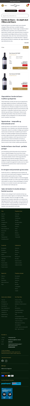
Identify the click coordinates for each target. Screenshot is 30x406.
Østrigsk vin (4, 301)
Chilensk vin (4, 312)
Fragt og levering (18, 312)
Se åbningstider (11, 347)
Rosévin (3, 220)
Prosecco (17, 252)
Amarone (17, 248)
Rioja (2, 284)
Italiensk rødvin (18, 262)
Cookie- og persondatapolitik (21, 327)
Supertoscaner (18, 260)
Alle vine (3, 214)
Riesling (16, 220)
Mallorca (3, 276)
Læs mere (26, 42)
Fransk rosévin (4, 267)
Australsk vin (4, 306)
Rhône (2, 254)
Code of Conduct (19, 320)
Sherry (2, 234)
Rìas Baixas (3, 280)
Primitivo (17, 226)
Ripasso (16, 250)
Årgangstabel (4, 237)
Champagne (4, 226)
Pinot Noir (17, 214)
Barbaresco (17, 256)
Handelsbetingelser (19, 310)
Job (16, 306)
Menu (6, 5)
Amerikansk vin (4, 310)
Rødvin (2, 216)
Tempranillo (17, 237)
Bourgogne (3, 248)
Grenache (17, 234)
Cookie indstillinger (5, 350)
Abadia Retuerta (12, 54)
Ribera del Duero (5, 282)
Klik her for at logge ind (6, 368)
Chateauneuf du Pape (6, 256)
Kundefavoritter (5, 239)
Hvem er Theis (18, 299)
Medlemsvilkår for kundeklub (21, 318)
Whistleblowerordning (20, 322)
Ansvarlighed (18, 324)
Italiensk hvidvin (18, 264)
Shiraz (16, 230)
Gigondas (3, 258)
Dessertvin (3, 230)
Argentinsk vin (4, 314)
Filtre (27, 47)
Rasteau (3, 260)
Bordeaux (3, 250)
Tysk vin (3, 299)
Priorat (2, 278)
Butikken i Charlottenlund (20, 304)
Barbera (16, 232)
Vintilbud (3, 224)
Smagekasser (4, 222)
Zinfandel (17, 224)
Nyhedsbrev (17, 308)
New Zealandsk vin (5, 308)
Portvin (3, 232)
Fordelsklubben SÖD (19, 316)
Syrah (16, 228)
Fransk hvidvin (4, 264)
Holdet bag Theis (19, 301)
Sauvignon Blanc (18, 222)
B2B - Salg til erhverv (19, 329)
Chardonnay (17, 218)
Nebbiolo (17, 216)
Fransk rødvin (4, 262)
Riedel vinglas (4, 316)
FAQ (16, 314)
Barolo (16, 254)
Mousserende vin (5, 228)
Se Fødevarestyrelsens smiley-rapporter (10, 351)
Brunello (17, 258)
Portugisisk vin (4, 304)
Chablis (16, 290)
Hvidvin (3, 218)
